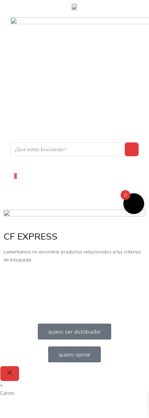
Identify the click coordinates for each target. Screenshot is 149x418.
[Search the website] (74, 148)
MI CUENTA (26, 167)
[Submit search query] (132, 149)
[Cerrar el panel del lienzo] (9, 373)
